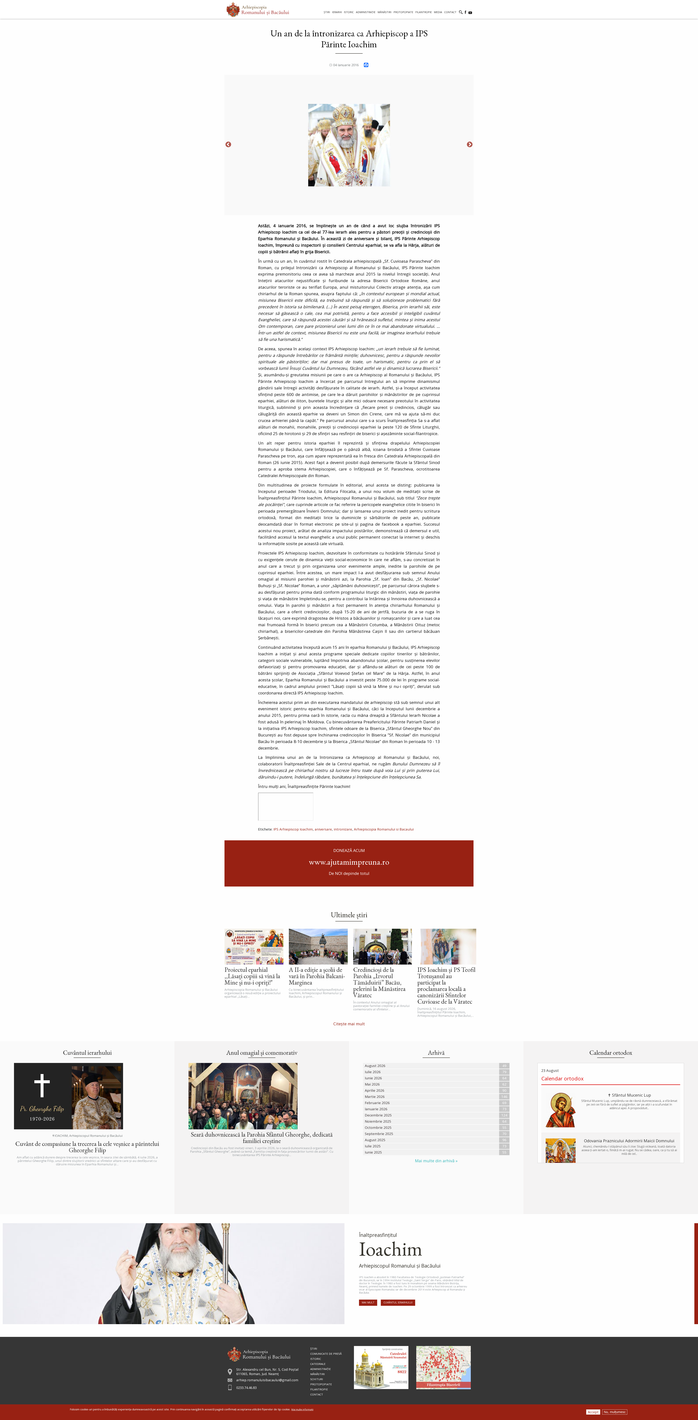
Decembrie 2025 (378, 1115)
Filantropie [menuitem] (423, 12)
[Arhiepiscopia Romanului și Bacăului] (259, 1353)
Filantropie (319, 1389)
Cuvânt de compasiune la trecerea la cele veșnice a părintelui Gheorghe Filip (87, 1146)
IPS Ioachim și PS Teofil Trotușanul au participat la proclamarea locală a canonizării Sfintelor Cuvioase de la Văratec (446, 985)
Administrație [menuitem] (365, 12)
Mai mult (368, 1302)
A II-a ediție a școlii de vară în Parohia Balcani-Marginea (317, 975)
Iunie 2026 (373, 1078)
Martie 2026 (375, 1096)
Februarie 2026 (377, 1102)
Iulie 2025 (373, 1146)
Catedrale (318, 1364)
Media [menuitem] (438, 12)
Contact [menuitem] (450, 12)
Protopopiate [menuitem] (403, 12)
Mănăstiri (317, 1374)
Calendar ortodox (562, 1078)
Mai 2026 (372, 1084)
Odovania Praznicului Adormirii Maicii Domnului (629, 1140)
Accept (593, 1412)
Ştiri (313, 1348)
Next (470, 145)
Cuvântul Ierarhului (398, 1302)
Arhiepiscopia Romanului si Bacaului (384, 829)
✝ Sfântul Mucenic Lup (629, 1095)
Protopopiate (321, 1384)
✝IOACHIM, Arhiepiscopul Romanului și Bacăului (87, 1136)
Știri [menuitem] (327, 12)
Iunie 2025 (373, 1152)
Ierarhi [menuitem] (337, 12)
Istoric (315, 1359)
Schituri (316, 1379)
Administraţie (320, 1369)
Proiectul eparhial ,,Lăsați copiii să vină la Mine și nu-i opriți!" (252, 975)
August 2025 (375, 1140)
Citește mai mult (349, 1024)
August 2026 (375, 1065)
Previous (228, 145)
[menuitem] (257, 9)
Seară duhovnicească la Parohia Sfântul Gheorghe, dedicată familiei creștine (262, 1137)
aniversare (323, 829)
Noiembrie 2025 (378, 1121)
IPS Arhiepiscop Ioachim (293, 829)
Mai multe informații (302, 1409)
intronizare (343, 829)
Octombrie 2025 (378, 1127)
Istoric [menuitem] (349, 12)
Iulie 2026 (373, 1072)
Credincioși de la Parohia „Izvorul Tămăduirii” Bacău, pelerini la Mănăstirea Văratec (379, 982)
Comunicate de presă (326, 1353)
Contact (316, 1394)
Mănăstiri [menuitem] (384, 12)
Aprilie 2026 (374, 1090)
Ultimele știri (349, 914)
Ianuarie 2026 (376, 1109)
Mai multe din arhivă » (436, 1161)
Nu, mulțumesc (615, 1412)
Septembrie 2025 (379, 1133)
